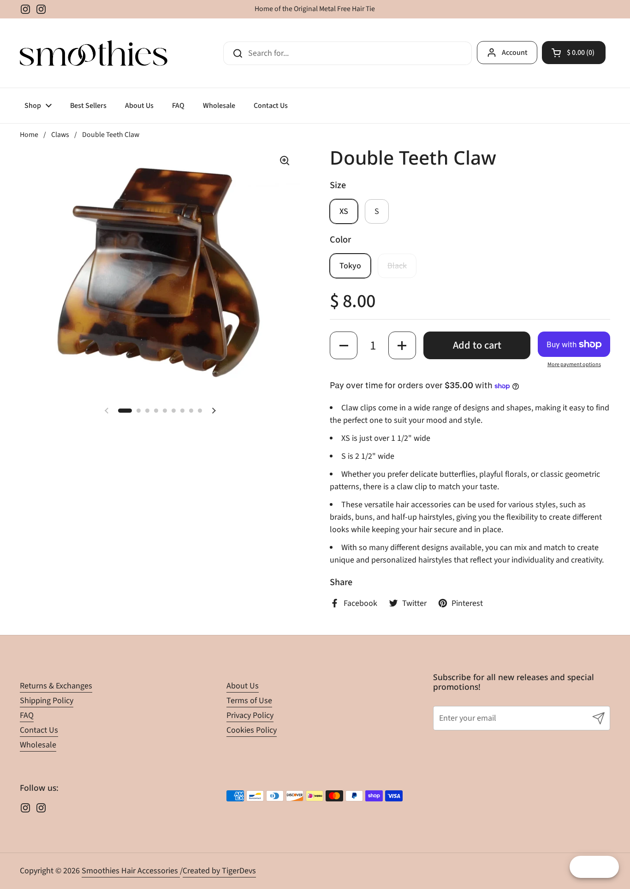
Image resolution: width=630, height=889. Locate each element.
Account (515, 52)
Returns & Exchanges (56, 686)
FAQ (27, 715)
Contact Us (39, 730)
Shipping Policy (46, 700)
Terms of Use (249, 700)
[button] (574, 52)
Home (29, 135)
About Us (242, 686)
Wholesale (38, 745)
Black (397, 266)
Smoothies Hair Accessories (131, 871)
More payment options (574, 364)
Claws (60, 135)
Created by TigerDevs (219, 871)
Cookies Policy (251, 730)
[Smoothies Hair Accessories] (93, 53)
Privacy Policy (249, 715)
